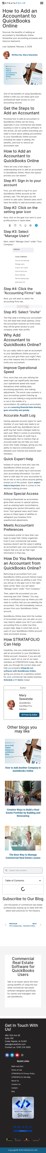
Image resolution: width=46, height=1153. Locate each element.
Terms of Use (16, 1070)
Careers (14, 1088)
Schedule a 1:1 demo (13, 680)
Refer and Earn (17, 1066)
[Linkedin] (12, 1055)
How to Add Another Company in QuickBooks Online (23, 769)
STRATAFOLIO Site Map (21, 1077)
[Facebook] (7, 1055)
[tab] (23, 688)
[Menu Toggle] (41, 3)
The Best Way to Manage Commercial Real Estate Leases (23, 856)
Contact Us (15, 1084)
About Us (15, 1081)
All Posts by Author (29, 715)
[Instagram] (22, 1055)
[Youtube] (17, 1055)
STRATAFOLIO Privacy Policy (23, 1073)
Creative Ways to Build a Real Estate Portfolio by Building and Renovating (23, 812)
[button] (40, 881)
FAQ (13, 1091)
